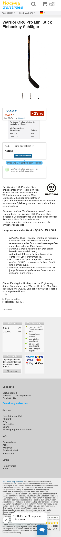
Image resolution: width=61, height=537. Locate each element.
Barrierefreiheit (10, 450)
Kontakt (7, 418)
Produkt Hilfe (9, 398)
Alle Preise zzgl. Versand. (13, 482)
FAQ (5, 421)
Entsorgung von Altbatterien (17, 429)
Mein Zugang (26, 12)
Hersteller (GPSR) (14, 301)
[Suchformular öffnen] (33, 4)
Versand (21, 118)
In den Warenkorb (23, 156)
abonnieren (12, 371)
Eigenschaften (12, 299)
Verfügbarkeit (10, 392)
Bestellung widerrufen (15, 403)
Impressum (9, 453)
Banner (6, 426)
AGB (5, 445)
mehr (5, 468)
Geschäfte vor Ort (12, 416)
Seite (7, 146)
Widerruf (7, 447)
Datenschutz (9, 442)
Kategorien (7, 12)
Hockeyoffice (9, 465)
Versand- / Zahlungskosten (17, 395)
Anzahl (8, 150)
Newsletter (8, 424)
